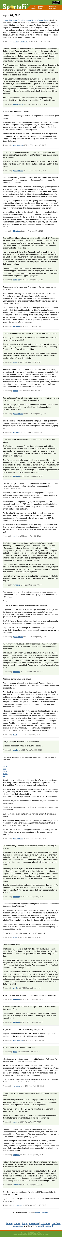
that (4, 769)
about (33, 8)
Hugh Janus (17, 1205)
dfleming (16, 231)
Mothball (16, 1185)
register (45, 1213)
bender (15, 750)
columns (52, 6)
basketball (24, 42)
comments (42, 6)
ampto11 (16, 1155)
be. (4, 776)
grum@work (18, 145)
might (5, 774)
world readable (46, 1226)
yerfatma (16, 585)
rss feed (56, 1223)
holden (15, 391)
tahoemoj (16, 672)
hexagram (17, 432)
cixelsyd (16, 280)
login (40, 8)
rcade (15, 42)
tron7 (15, 735)
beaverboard (18, 104)
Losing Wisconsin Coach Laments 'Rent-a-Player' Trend (25, 20)
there (5, 771)
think (5, 766)
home (33, 6)
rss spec (18, 1226)
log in (37, 1213)
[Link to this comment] (3, 104)
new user (52, 8)
